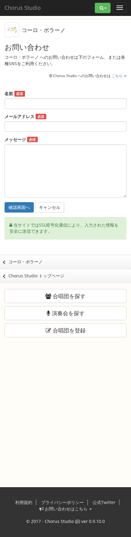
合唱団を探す (68, 296)
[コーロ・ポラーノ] (12, 29)
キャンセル (49, 207)
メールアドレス (24, 116)
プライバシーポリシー (62, 502)
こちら (117, 75)
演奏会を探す (67, 313)
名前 (14, 93)
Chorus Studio (23, 7)
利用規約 (23, 502)
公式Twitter (104, 502)
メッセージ (20, 139)
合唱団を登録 (68, 330)
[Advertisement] (65, 409)
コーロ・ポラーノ (44, 30)
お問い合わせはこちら (66, 509)
